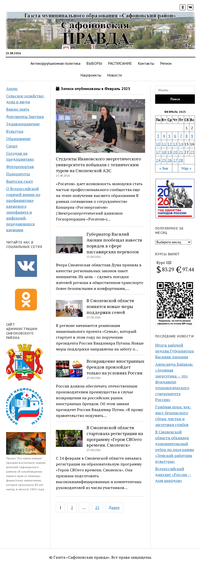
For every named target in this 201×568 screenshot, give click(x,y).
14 (181, 144)
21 (97, 507)
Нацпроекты (90, 75)
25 (164, 160)
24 (158, 160)
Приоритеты (18, 174)
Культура (14, 131)
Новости (114, 75)
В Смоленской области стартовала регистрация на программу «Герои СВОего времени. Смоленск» (115, 436)
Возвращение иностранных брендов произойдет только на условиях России (115, 367)
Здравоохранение (23, 124)
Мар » (186, 168)
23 (192, 152)
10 (158, 144)
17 (158, 152)
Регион (166, 63)
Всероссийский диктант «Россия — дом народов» (173, 474)
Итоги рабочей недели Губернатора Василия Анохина (174, 351)
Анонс (12, 88)
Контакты (146, 63)
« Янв (163, 168)
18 (164, 152)
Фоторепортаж (20, 166)
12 (169, 144)
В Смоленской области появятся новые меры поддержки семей (110, 306)
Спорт (12, 146)
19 (169, 152)
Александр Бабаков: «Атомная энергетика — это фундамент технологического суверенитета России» (174, 381)
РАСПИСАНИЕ (120, 63)
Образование (18, 138)
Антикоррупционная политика (55, 63)
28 (181, 160)
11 (164, 144)
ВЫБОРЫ (94, 63)
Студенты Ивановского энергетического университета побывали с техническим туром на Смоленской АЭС (98, 164)
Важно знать (17, 109)
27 (175, 160)
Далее (114, 507)
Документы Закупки (25, 116)
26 (169, 160)
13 (175, 144)
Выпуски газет (19, 181)
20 (175, 152)
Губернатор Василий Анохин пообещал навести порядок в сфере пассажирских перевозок (114, 243)
